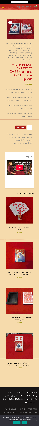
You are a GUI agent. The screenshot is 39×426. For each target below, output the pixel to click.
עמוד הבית (32, 408)
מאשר (24, 423)
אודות (22, 408)
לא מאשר (17, 423)
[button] (10, 22)
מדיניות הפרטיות (13, 420)
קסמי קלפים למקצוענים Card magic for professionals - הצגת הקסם (20, 140)
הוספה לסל (20, 127)
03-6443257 (10, 395)
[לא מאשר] (36, 420)
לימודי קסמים (25, 412)
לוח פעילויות (9, 412)
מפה (35, 412)
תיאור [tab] (29, 150)
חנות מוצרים (10, 408)
